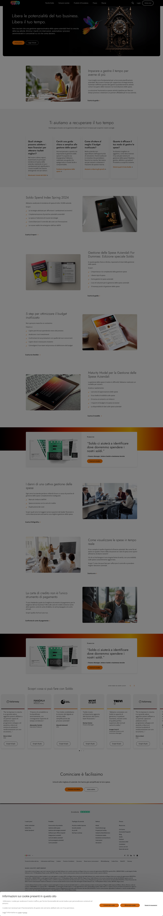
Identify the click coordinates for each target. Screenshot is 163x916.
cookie (20, 912)
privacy (25, 912)
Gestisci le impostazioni (151, 905)
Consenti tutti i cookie (109, 905)
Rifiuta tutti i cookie (130, 905)
